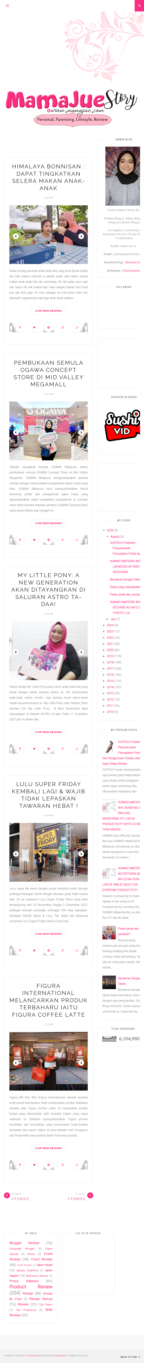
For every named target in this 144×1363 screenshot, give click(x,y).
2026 (110, 530)
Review (23, 1304)
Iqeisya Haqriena (27, 1270)
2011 (110, 705)
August (115, 536)
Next (81, 236)
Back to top (129, 1356)
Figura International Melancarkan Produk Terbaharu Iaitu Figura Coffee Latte (48, 1000)
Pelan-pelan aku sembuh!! (127, 594)
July (113, 619)
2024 (110, 625)
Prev (16, 236)
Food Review (41, 1259)
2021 (110, 644)
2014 (110, 687)
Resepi (27, 1293)
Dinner (31, 1254)
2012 (110, 699)
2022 (110, 637)
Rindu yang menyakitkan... (126, 587)
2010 (110, 712)
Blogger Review (24, 1243)
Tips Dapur (45, 1304)
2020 (110, 650)
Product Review (30, 1286)
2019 (110, 656)
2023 (110, 631)
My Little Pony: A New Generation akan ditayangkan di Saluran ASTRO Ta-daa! (48, 589)
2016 (110, 675)
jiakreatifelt (60, 1355)
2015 (110, 681)
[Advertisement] (72, 37)
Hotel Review (24, 1265)
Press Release (23, 1281)
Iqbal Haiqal (44, 1265)
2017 (110, 668)
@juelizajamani (132, 270)
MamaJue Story (134, 262)
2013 (110, 693)
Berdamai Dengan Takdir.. (126, 579)
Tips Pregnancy (26, 1310)
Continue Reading (48, 310)
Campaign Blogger (22, 1248)
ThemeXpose (33, 1355)
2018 (110, 662)
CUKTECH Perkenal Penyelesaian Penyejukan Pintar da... (126, 548)
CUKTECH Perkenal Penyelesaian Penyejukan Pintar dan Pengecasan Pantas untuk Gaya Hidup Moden (122, 752)
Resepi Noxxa (40, 1299)
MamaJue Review (37, 1275)
